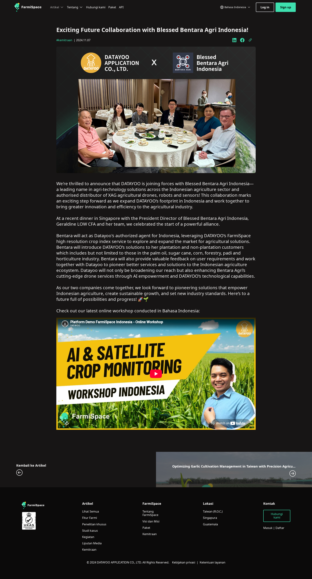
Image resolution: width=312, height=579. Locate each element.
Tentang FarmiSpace (150, 513)
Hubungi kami (95, 7)
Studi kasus (90, 530)
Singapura (210, 518)
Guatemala (210, 524)
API (121, 7)
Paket (112, 7)
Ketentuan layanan (212, 562)
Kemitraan (89, 549)
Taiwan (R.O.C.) (213, 511)
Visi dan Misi (150, 521)
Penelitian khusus (94, 524)
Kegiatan (88, 537)
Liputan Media (92, 543)
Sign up (285, 7)
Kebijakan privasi (183, 562)
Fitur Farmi (89, 518)
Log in (265, 7)
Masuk (267, 528)
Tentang (72, 7)
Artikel (54, 7)
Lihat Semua (90, 511)
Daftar (280, 528)
